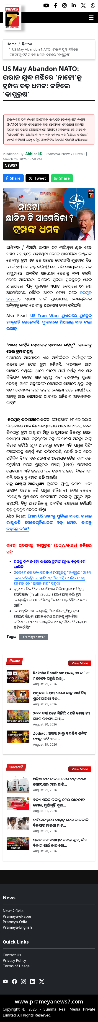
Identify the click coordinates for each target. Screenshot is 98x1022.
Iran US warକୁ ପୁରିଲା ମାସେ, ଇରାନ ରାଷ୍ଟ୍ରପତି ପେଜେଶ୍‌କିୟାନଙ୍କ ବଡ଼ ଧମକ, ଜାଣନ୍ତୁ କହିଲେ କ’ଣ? (49, 522)
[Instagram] (23, 982)
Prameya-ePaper (17, 916)
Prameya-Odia (15, 921)
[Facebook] (14, 982)
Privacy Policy (14, 960)
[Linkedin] (33, 982)
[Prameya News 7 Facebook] (55, 5)
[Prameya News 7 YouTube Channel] (46, 5)
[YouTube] (5, 982)
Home (12, 44)
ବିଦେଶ (27, 44)
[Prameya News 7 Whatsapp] (93, 5)
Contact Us (12, 954)
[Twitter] (41, 982)
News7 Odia (13, 910)
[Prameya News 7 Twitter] (83, 5)
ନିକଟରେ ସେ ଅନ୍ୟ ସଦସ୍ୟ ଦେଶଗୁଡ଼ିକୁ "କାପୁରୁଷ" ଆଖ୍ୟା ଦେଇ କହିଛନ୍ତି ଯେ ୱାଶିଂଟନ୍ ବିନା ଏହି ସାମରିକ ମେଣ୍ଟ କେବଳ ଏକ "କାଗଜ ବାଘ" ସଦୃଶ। (52, 578)
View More (80, 663)
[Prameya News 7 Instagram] (64, 5)
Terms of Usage (16, 965)
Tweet (40, 178)
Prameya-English (17, 927)
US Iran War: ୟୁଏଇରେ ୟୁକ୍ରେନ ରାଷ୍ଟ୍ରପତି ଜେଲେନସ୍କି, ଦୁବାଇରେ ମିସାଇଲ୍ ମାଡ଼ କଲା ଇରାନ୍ (49, 322)
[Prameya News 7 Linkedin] (73, 5)
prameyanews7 (34, 637)
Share (15, 178)
